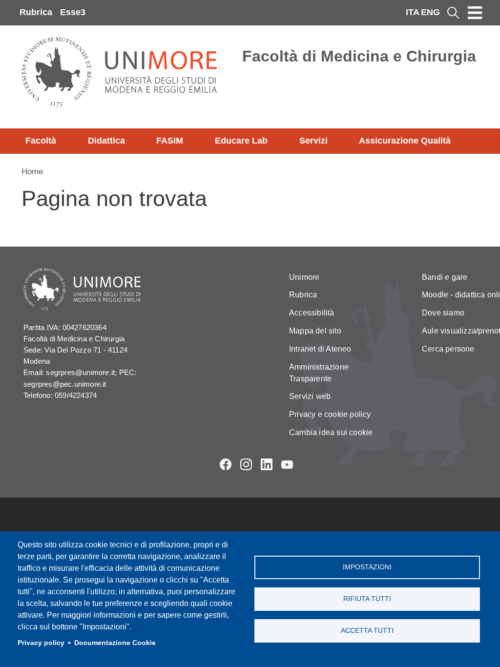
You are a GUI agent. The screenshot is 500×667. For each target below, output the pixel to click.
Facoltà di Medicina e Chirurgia (359, 56)
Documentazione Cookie (115, 642)
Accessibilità (311, 313)
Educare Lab (241, 141)
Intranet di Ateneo (320, 349)
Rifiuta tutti (367, 599)
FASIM (169, 141)
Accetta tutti (367, 630)
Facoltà (40, 141)
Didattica (106, 141)
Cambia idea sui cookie (331, 432)
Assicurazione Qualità (405, 141)
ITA (412, 12)
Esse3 (72, 12)
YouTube (287, 464)
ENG (430, 12)
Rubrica (36, 12)
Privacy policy (41, 642)
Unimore (304, 277)
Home (32, 171)
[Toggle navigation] (475, 12)
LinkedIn (266, 464)
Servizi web (310, 396)
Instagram (246, 464)
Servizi (313, 141)
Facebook (225, 464)
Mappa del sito (315, 331)
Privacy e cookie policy (330, 414)
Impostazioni (367, 567)
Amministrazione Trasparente (319, 373)
